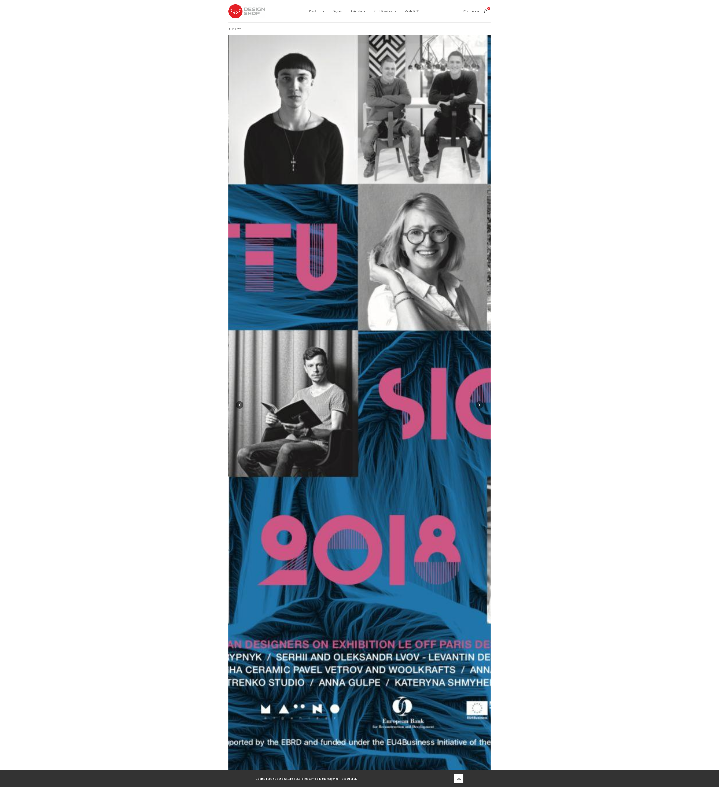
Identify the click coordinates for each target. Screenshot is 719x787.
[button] (239, 405)
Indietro (237, 29)
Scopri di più (349, 778)
